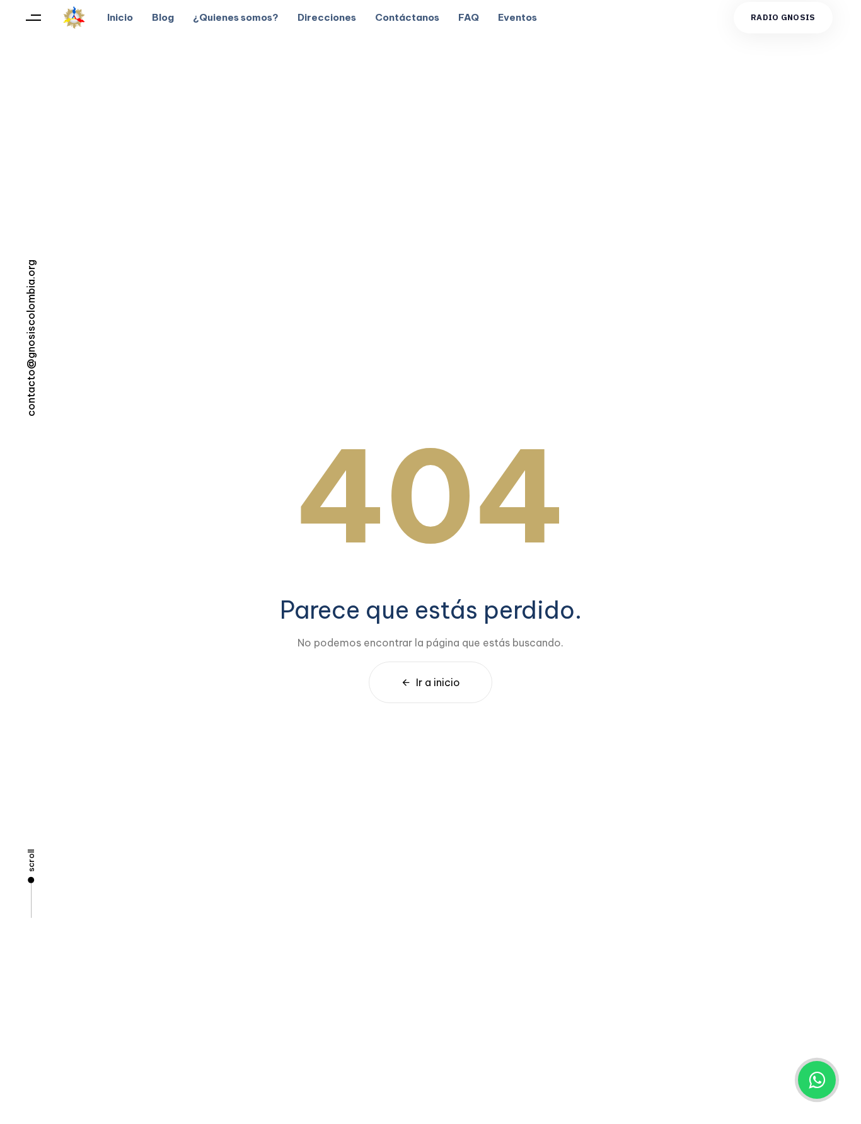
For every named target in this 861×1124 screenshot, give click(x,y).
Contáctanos (407, 17)
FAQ (468, 17)
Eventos (517, 17)
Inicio (120, 17)
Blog (163, 17)
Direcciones (327, 17)
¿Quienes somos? (236, 17)
